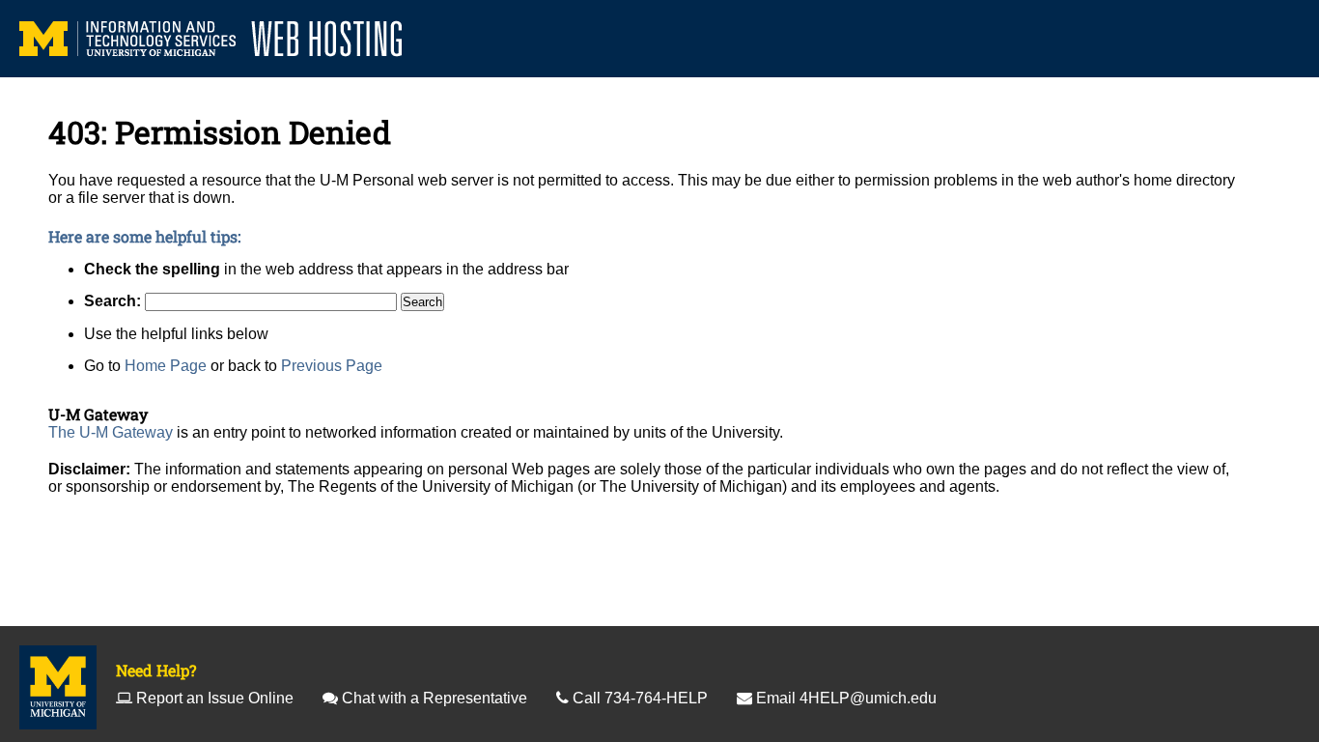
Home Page (166, 365)
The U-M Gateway (110, 432)
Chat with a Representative (434, 698)
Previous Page (331, 365)
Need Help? (156, 670)
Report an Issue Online (215, 698)
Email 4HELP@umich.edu (846, 698)
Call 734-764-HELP (640, 698)
